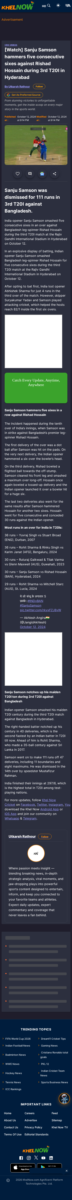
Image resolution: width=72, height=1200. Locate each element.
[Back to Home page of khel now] (18, 6)
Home (7, 1113)
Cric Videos (11, 45)
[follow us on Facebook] (21, 1158)
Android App (49, 809)
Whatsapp (12, 818)
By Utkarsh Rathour (17, 86)
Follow (39, 86)
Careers (30, 1113)
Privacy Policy (33, 1127)
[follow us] (42, 173)
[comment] (30, 173)
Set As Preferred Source (26, 94)
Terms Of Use (13, 1134)
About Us (10, 1120)
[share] (54, 173)
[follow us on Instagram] (28, 1158)
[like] (17, 173)
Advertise (31, 1120)
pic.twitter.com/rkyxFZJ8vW (40, 610)
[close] (66, 1170)
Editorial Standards (37, 1134)
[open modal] (64, 1098)
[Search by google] (49, 6)
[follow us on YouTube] (43, 1158)
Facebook (28, 804)
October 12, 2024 (33, 627)
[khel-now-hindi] (68, 6)
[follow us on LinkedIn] (51, 1158)
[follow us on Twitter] (36, 1158)
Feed (55, 1113)
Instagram (56, 804)
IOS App (11, 814)
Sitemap (57, 1120)
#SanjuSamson (30, 605)
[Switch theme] (58, 6)
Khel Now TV (60, 1127)
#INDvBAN (35, 601)
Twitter (42, 804)
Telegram (29, 818)
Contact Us (11, 1127)
